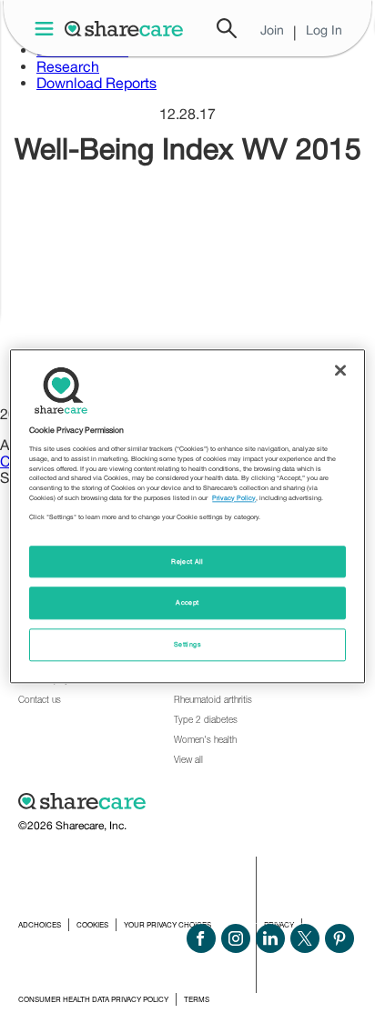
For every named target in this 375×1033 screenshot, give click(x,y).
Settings (187, 645)
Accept (187, 603)
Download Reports (96, 83)
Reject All (187, 561)
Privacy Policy (234, 498)
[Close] (340, 370)
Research (67, 66)
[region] (187, 516)
